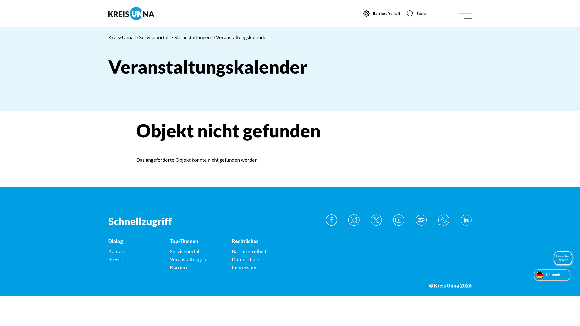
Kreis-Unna (120, 37)
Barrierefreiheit (249, 251)
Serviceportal (152, 37)
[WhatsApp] (443, 220)
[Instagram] (354, 220)
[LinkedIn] (466, 220)
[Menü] (465, 13)
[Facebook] (331, 220)
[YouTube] (398, 220)
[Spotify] (421, 220)
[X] (376, 220)
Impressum (244, 267)
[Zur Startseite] (151, 13)
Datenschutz (245, 259)
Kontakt (117, 251)
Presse (115, 259)
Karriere (179, 267)
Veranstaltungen (190, 37)
